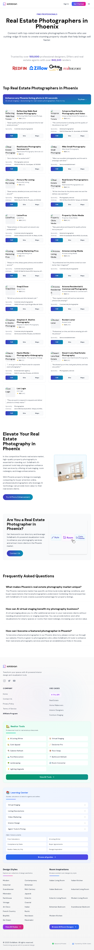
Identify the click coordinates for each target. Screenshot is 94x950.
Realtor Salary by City (15, 849)
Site (24, 136)
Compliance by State (15, 844)
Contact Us (15, 553)
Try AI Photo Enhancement (18, 497)
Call (11, 136)
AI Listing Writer (54, 839)
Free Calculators (14, 839)
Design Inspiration (55, 849)
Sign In (66, 4)
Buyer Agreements (56, 844)
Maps (37, 136)
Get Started (79, 4)
